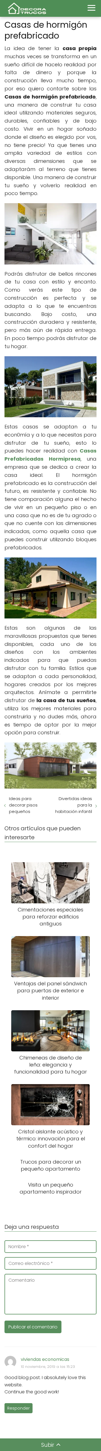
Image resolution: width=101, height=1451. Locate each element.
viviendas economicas (45, 1359)
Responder (18, 1408)
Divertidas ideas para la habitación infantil (73, 805)
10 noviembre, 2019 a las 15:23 (48, 1366)
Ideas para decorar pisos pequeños (23, 805)
